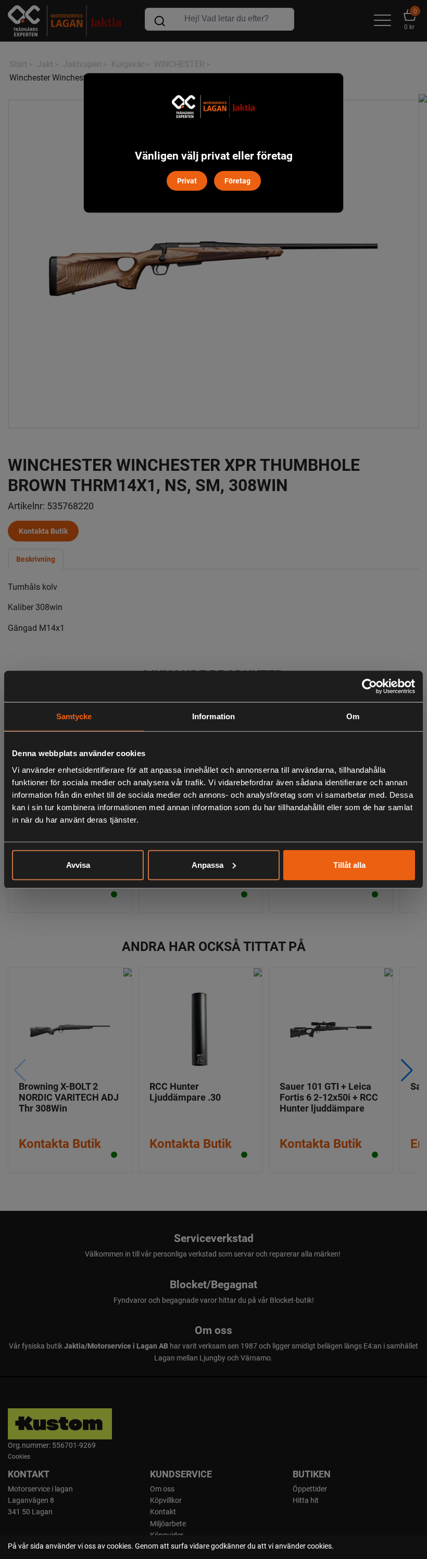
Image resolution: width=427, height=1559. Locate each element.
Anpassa (207, 864)
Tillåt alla (349, 864)
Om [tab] (352, 716)
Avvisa (78, 864)
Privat (187, 181)
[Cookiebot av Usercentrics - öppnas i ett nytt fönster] (369, 686)
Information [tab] (213, 716)
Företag (237, 181)
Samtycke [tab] (74, 716)
